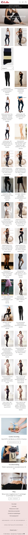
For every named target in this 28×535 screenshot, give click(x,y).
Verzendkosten (14, 442)
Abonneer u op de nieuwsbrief (13, 520)
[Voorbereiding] (14, 454)
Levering (14, 506)
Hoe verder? (14, 498)
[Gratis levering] (14, 426)
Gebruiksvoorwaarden (14, 511)
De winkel (14, 504)
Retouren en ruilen (14, 508)
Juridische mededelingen (14, 513)
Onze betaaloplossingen (13, 525)
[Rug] (14, 481)
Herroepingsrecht (14, 516)
